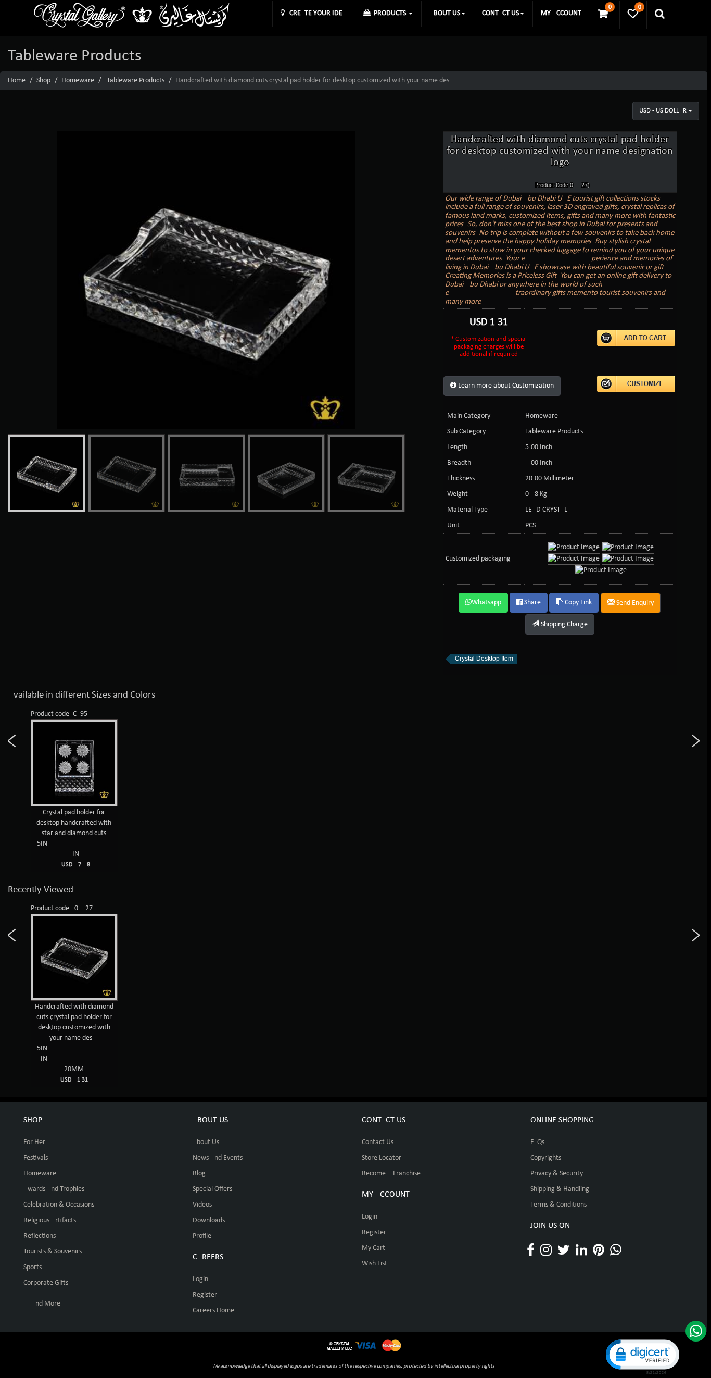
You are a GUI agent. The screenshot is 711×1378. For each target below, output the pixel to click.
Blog (199, 1173)
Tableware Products (135, 80)
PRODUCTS (389, 13)
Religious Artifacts (49, 1220)
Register (205, 1295)
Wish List (374, 1264)
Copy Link (577, 602)
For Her (34, 1142)
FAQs (537, 1142)
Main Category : (470, 416)
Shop (43, 80)
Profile (202, 1236)
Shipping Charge (563, 624)
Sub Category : (468, 432)
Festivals (35, 1158)
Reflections (39, 1236)
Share (532, 602)
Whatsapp (486, 602)
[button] (642, 1355)
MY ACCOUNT (561, 13)
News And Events (218, 1158)
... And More (41, 1304)
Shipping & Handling (559, 1189)
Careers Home (213, 1310)
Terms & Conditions (558, 1205)
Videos (202, 1205)
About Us (206, 1142)
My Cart (373, 1248)
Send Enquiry (634, 603)
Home (17, 80)
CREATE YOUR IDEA (316, 13)
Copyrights (545, 1158)
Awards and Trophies (53, 1189)
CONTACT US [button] (500, 13)
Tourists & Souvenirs (52, 1252)
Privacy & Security (556, 1173)
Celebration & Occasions (58, 1205)
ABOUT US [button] (444, 13)
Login (200, 1279)
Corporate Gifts (45, 1283)
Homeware (77, 80)
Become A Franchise (391, 1173)
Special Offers (212, 1189)
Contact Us (377, 1142)
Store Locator (381, 1158)
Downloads (209, 1220)
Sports (32, 1267)
